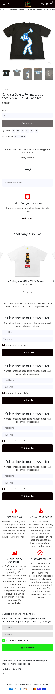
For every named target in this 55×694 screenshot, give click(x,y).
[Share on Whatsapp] (27, 131)
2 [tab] (27, 292)
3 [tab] (32, 292)
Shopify (45, 685)
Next (50, 40)
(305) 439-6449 (11, 668)
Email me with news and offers (17, 345)
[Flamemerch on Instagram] (3, 674)
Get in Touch (27, 218)
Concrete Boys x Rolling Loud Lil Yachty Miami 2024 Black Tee (30, 9)
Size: (5, 110)
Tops (5, 89)
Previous (4, 265)
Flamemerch (26, 685)
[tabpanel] (27, 266)
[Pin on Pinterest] (22, 131)
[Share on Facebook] (13, 131)
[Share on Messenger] (36, 131)
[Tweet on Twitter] (18, 131)
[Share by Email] (32, 131)
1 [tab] (23, 292)
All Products (20, 136)
